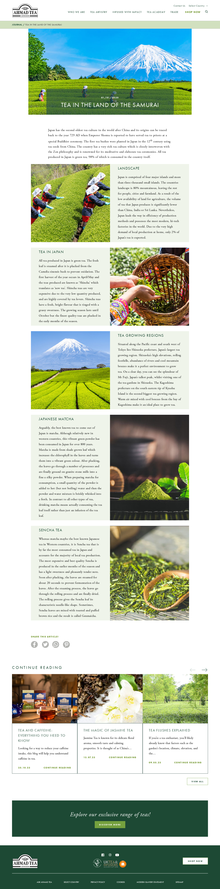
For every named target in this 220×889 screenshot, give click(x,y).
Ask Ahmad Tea (44, 882)
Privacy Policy (98, 882)
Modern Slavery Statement (150, 882)
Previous (192, 669)
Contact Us (179, 5)
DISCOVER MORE (110, 824)
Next (204, 669)
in (110, 855)
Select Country (197, 5)
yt (117, 855)
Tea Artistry (98, 12)
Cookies (121, 882)
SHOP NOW (195, 861)
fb (103, 855)
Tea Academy (156, 12)
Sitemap (179, 882)
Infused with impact (127, 12)
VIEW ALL (197, 781)
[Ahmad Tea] (25, 10)
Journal (17, 24)
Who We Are (76, 12)
